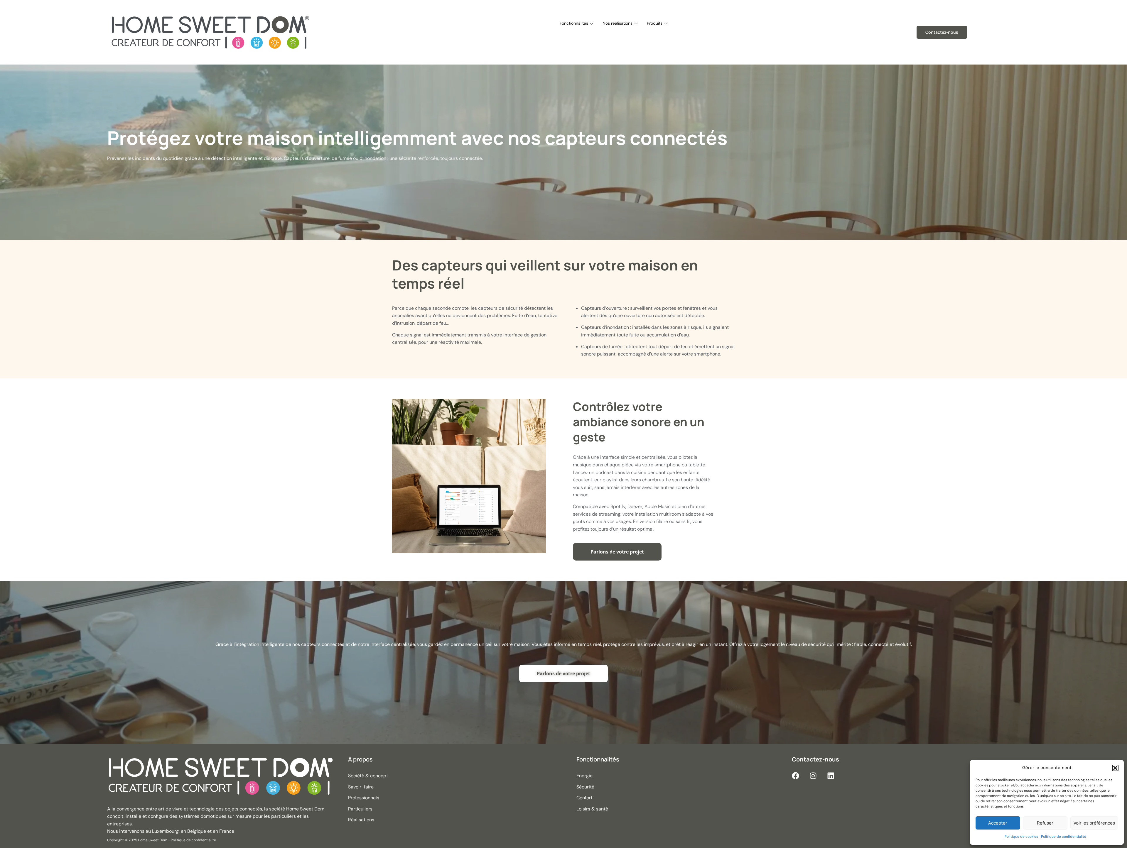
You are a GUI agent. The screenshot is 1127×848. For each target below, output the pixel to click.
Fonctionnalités (574, 23)
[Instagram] (813, 775)
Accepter (997, 823)
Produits (654, 23)
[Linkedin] (830, 775)
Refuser (1045, 823)
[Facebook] (795, 775)
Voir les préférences (1094, 823)
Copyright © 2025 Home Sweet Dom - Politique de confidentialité (161, 840)
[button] (1115, 768)
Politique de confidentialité (1063, 836)
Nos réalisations (617, 23)
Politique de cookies (1021, 836)
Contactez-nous (941, 32)
